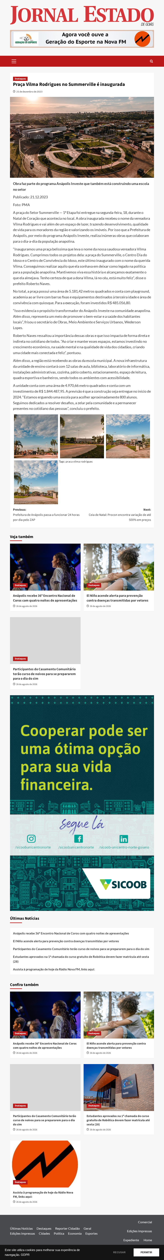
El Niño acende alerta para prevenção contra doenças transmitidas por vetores (117, 598)
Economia (75, 1233)
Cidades (44, 1233)
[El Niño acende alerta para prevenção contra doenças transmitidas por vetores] (119, 567)
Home (148, 1240)
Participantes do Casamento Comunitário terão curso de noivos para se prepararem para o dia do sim (44, 674)
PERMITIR (146, 1252)
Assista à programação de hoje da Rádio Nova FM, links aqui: (54, 969)
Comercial (145, 1222)
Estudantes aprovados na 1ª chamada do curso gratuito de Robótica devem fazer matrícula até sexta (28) (81, 959)
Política (59, 1233)
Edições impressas (22, 1233)
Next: (120, 514)
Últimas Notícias (21, 1228)
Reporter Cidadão (67, 1228)
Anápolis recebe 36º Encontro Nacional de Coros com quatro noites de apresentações (45, 598)
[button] (14, 61)
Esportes (91, 1233)
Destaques (20, 78)
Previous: (46, 514)
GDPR (25, 1254)
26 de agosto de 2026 (26, 606)
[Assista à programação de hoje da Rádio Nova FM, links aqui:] (45, 1164)
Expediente (131, 1240)
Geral (87, 1228)
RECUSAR (119, 1252)
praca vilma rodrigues (79, 461)
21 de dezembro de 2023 (29, 91)
